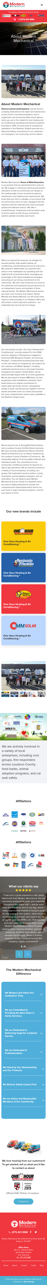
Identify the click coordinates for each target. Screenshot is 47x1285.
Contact (24, 1265)
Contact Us (23, 1201)
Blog (41, 1265)
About (14, 1265)
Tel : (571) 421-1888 (24, 1257)
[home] (13, 5)
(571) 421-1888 (18, 1232)
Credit (33, 1265)
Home (6, 1265)
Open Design (29, 1282)
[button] (42, 5)
